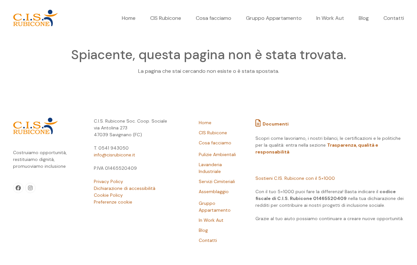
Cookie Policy (108, 195)
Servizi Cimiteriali (217, 181)
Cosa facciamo (215, 143)
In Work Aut (211, 220)
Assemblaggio (214, 191)
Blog (203, 230)
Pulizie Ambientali (217, 154)
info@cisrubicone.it (114, 155)
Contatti (208, 240)
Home (205, 123)
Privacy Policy (108, 181)
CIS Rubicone (213, 133)
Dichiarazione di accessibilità (124, 188)
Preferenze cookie (113, 202)
